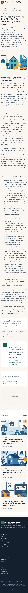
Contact (3, 561)
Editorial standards (13, 362)
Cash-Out (3, 540)
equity (21, 331)
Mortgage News (8, 8)
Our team (3, 555)
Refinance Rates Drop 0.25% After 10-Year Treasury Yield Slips (12, 472)
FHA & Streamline (5, 542)
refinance (20, 336)
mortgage (4, 336)
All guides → (24, 415)
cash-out (10, 331)
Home (2, 8)
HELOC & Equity (4, 546)
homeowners (14, 334)
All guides (14, 364)
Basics (2, 536)
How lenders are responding (11, 381)
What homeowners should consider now (14, 383)
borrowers (4, 331)
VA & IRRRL (3, 544)
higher (8, 334)
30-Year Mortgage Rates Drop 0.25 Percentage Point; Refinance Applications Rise (14, 503)
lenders (21, 334)
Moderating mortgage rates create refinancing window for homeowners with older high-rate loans (14, 378)
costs (16, 331)
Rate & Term (4, 538)
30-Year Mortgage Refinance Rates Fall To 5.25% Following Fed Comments (13, 441)
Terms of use (4, 571)
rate (9, 336)
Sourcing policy (4, 559)
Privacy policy (4, 569)
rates (14, 336)
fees (3, 334)
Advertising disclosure (6, 573)
